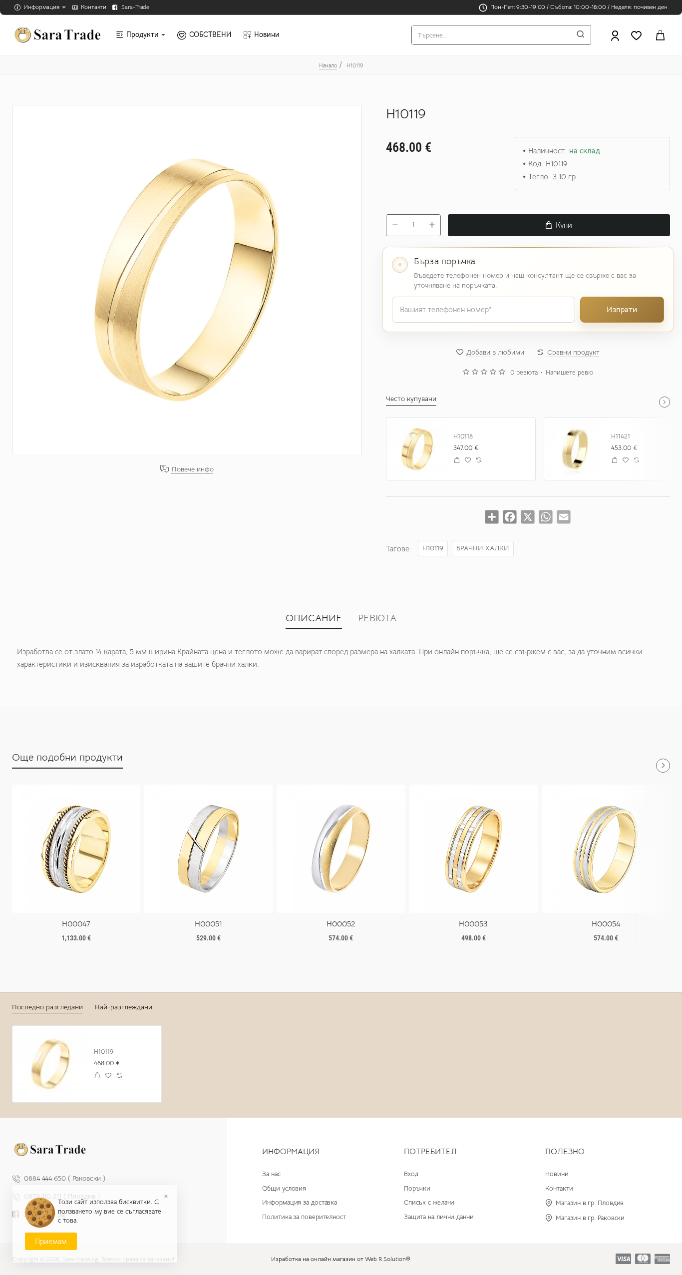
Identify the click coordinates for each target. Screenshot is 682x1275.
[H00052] (341, 849)
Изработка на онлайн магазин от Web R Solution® (340, 1259)
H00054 (606, 924)
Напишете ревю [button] (569, 373)
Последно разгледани (47, 1006)
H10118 (463, 436)
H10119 (432, 548)
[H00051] (208, 849)
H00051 (208, 924)
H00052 (341, 924)
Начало (328, 65)
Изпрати (622, 309)
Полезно (565, 1152)
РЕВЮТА (377, 618)
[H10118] (417, 449)
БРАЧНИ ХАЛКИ (482, 548)
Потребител (430, 1152)
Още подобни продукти (67, 757)
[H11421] (575, 449)
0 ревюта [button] (524, 373)
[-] (394, 225)
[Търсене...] (581, 34)
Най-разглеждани (123, 1006)
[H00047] (76, 849)
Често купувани (411, 398)
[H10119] (50, 1064)
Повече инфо (193, 468)
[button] (559, 225)
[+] (431, 225)
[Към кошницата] (660, 35)
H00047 (76, 924)
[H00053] (473, 849)
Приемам (51, 1241)
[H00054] (606, 849)
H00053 (473, 924)
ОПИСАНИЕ (314, 618)
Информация (291, 1152)
